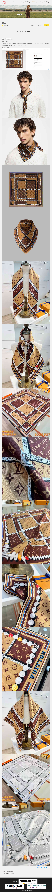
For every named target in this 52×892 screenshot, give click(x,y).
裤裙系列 (39, 2)
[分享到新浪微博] (43, 868)
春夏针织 (20, 2)
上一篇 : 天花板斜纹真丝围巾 (8, 871)
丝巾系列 (46, 25)
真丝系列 (27, 2)
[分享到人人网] (46, 868)
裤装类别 (32, 25)
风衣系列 (46, 2)
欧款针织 (26, 23)
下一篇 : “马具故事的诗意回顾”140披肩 (10, 873)
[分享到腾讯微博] (45, 868)
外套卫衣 (40, 23)
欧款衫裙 (33, 23)
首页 (13, 2)
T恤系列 (46, 23)
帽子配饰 (39, 25)
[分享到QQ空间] (42, 868)
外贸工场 (33, 2)
